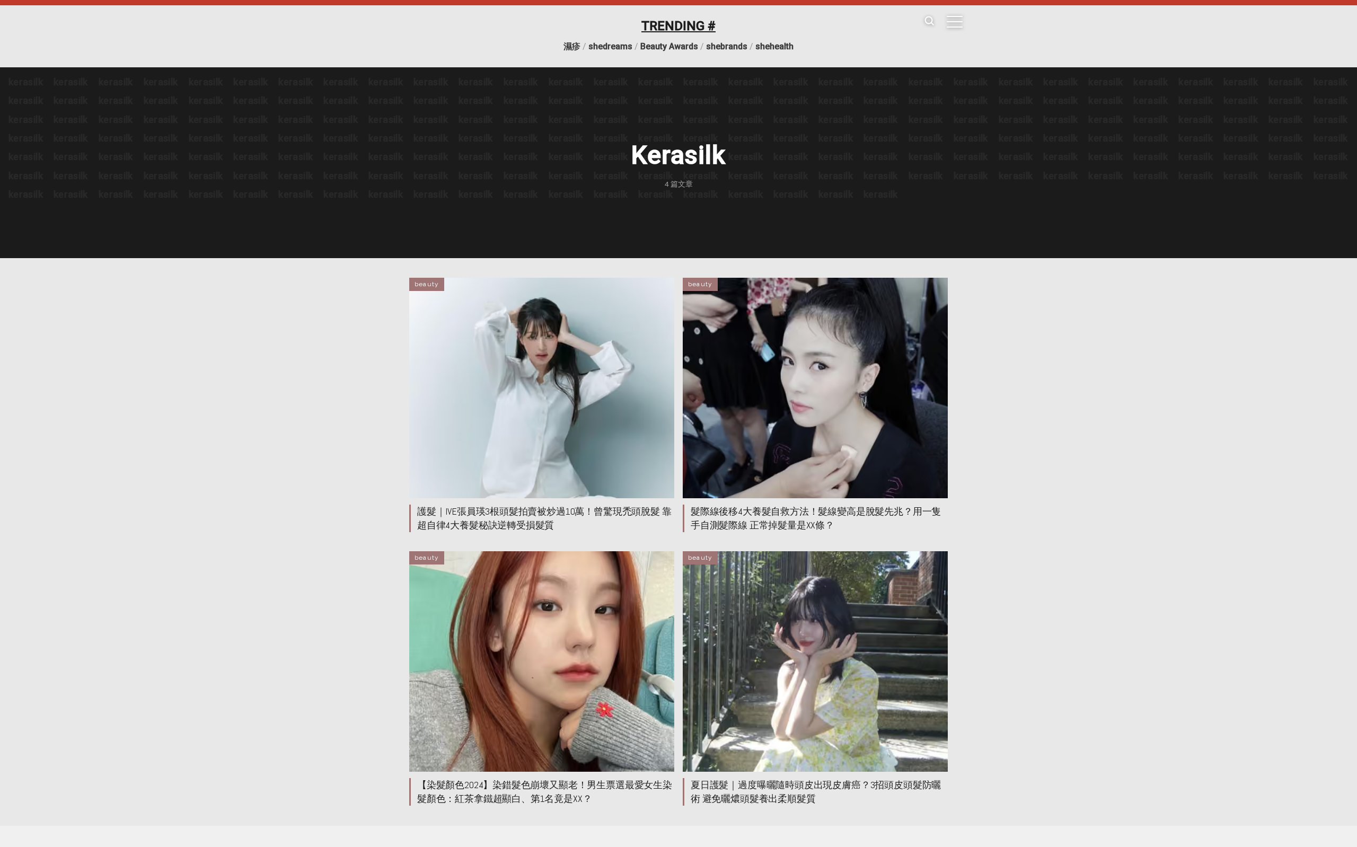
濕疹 (571, 46)
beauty (427, 284)
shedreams (610, 46)
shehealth (774, 46)
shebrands (726, 46)
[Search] (929, 21)
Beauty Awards (669, 46)
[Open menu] (955, 22)
